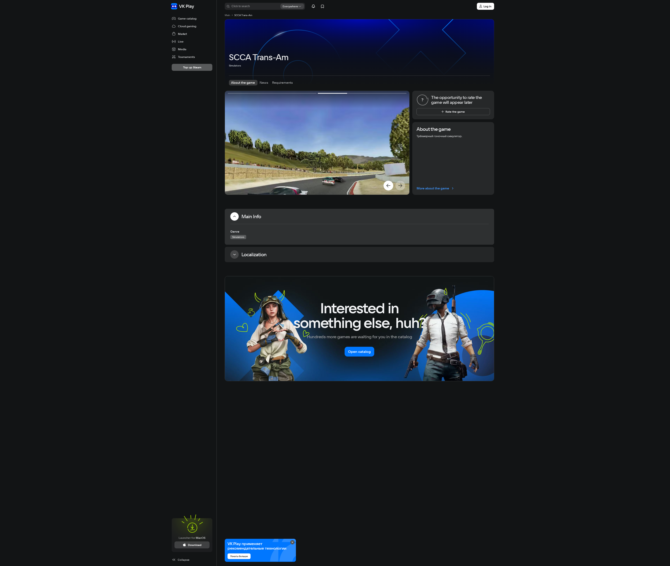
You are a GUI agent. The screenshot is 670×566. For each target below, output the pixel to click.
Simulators (235, 65)
